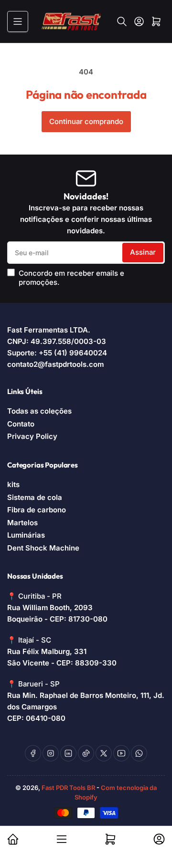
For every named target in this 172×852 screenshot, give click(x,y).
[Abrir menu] (17, 21)
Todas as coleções (39, 411)
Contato (20, 423)
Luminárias (26, 535)
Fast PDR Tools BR (68, 787)
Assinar (143, 252)
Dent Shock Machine (43, 547)
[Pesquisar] (121, 21)
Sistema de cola (34, 497)
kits (13, 484)
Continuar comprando (86, 121)
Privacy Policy (32, 436)
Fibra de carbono (36, 509)
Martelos (22, 522)
